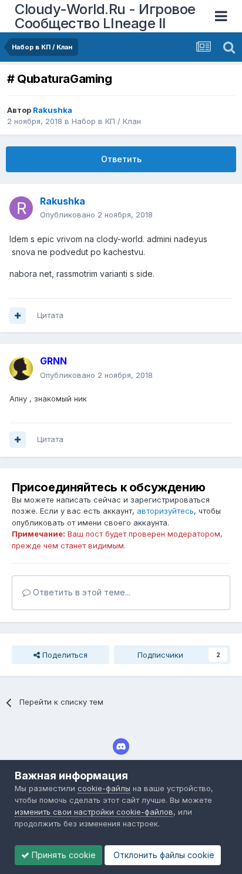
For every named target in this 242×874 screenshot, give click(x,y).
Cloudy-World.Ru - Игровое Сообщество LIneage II (105, 16)
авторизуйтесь (165, 510)
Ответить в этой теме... (80, 592)
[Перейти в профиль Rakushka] (21, 208)
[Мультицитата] (17, 315)
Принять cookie (62, 855)
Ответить (121, 159)
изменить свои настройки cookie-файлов (94, 811)
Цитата (50, 315)
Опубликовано (96, 214)
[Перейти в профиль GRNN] (21, 368)
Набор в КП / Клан (106, 121)
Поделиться (64, 654)
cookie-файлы (104, 788)
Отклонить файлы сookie (162, 855)
